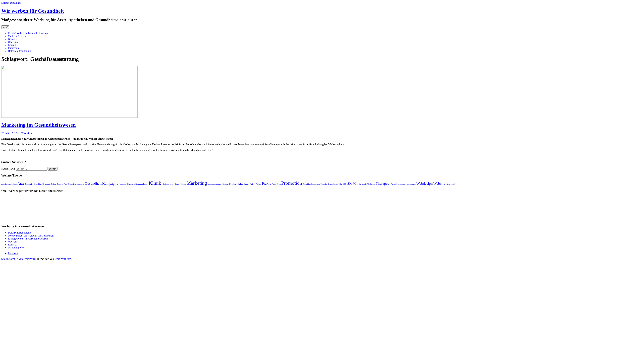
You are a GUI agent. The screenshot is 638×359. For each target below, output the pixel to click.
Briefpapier (29, 184)
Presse (274, 184)
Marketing (197, 183)
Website (439, 183)
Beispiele (13, 39)
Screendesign (333, 184)
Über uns (13, 42)
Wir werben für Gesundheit (32, 11)
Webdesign (424, 183)
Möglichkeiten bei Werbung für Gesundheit (30, 235)
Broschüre (38, 184)
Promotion (291, 183)
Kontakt (12, 45)
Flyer (66, 184)
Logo (177, 184)
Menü (5, 27)
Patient (252, 184)
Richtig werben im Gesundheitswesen (28, 33)
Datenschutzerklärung (19, 51)
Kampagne (110, 183)
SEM (340, 184)
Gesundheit (93, 183)
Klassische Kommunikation (137, 184)
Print (279, 184)
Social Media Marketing (366, 184)
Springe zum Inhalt (11, 2)
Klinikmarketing (168, 184)
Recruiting (307, 184)
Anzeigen (5, 184)
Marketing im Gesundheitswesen (38, 125)
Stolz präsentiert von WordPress (18, 258)
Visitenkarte (411, 184)
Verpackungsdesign (398, 184)
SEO (345, 184)
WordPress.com (62, 258)
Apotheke (13, 184)
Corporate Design (49, 184)
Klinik (155, 183)
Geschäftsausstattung (76, 184)
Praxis (266, 183)
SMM (351, 183)
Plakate (258, 184)
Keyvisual (122, 184)
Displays (59, 184)
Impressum (13, 48)
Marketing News (17, 36)
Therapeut (383, 183)
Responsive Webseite (319, 184)
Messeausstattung (214, 184)
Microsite (225, 184)
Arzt (20, 183)
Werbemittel (450, 184)
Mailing (183, 184)
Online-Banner (243, 184)
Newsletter (233, 184)
